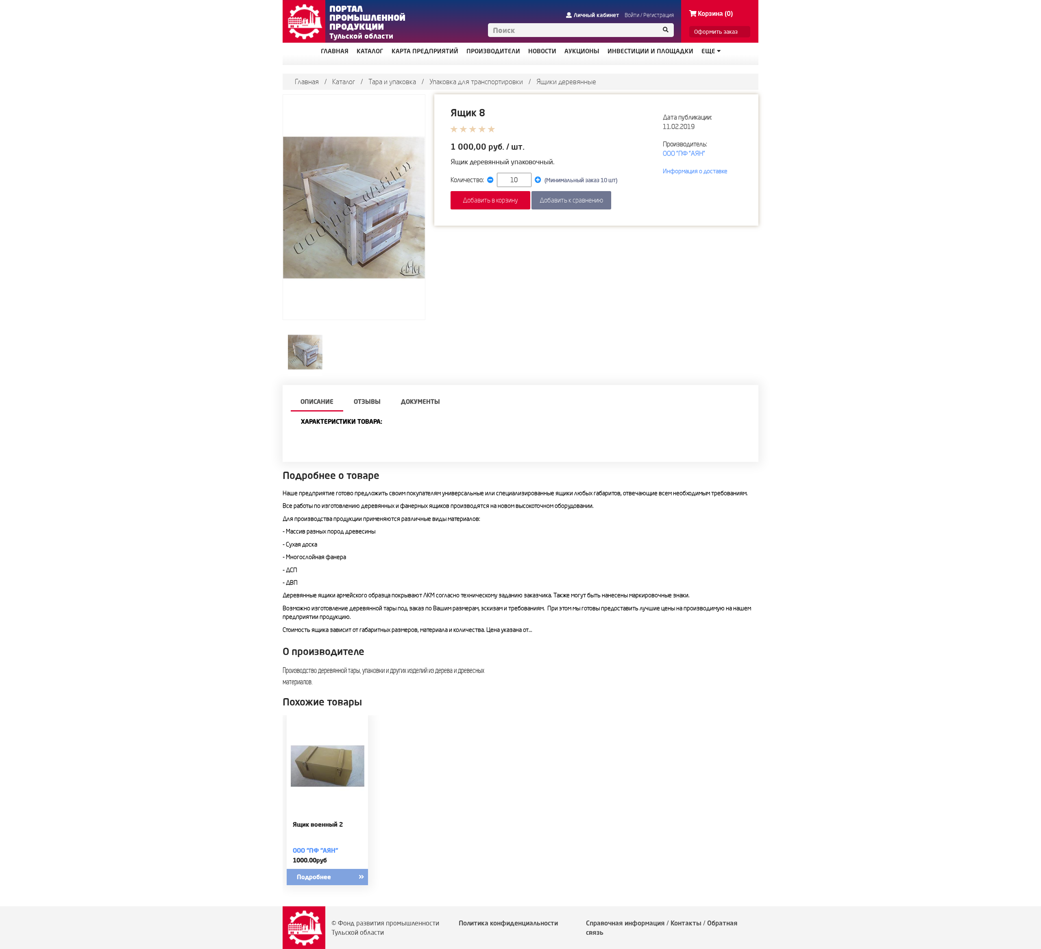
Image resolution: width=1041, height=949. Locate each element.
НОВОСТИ (542, 51)
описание (317, 401)
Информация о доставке (695, 171)
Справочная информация (625, 923)
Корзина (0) (715, 13)
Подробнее (314, 877)
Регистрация (658, 15)
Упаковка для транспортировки (476, 81)
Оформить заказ (716, 31)
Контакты (686, 923)
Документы (420, 401)
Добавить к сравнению (571, 200)
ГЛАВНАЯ (334, 51)
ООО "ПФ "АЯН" (684, 153)
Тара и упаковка (392, 81)
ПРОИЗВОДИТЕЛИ (493, 51)
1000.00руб (310, 860)
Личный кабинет (596, 15)
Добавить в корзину (490, 200)
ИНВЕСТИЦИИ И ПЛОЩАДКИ (650, 51)
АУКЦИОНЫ (581, 51)
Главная (307, 81)
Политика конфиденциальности (508, 923)
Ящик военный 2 (318, 824)
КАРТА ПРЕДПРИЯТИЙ (425, 51)
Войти (632, 15)
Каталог (343, 81)
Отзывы (367, 401)
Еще (709, 51)
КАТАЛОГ (370, 51)
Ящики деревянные (566, 81)
